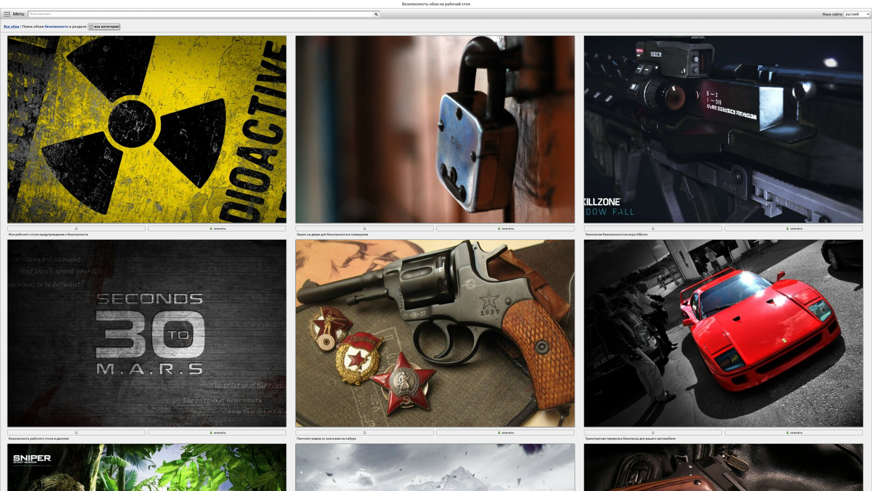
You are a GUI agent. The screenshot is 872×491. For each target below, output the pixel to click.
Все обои (11, 26)
